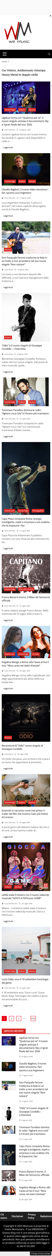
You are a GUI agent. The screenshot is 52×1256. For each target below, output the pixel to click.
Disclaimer (17, 1216)
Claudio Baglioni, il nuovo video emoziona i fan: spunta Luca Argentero (25, 191)
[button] (49, 54)
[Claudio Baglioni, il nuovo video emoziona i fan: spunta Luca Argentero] (26, 169)
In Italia (35, 654)
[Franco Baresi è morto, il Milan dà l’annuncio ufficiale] (26, 573)
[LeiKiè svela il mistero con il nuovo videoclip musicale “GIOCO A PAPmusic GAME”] (26, 866)
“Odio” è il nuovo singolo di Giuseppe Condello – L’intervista (22, 347)
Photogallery (37, 510)
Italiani (22, 109)
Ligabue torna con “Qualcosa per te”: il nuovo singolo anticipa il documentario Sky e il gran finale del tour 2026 (25, 121)
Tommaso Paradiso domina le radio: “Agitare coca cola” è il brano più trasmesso (25, 412)
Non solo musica (26, 589)
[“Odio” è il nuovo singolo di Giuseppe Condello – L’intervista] (26, 317)
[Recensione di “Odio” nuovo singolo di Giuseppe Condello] (26, 718)
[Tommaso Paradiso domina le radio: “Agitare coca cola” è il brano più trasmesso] (26, 391)
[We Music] (18, 31)
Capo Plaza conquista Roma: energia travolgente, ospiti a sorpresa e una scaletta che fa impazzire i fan (26, 522)
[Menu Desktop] (5, 54)
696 (33, 1018)
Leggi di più (8, 147)
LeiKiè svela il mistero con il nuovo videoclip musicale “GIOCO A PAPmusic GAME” (25, 896)
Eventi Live (9, 510)
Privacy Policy (32, 1216)
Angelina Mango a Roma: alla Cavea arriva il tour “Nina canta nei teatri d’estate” (25, 664)
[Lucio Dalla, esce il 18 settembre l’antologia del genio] (26, 951)
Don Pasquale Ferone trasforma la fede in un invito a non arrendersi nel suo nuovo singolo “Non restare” (24, 261)
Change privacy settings (40, 1253)
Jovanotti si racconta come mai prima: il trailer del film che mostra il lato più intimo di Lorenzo (25, 814)
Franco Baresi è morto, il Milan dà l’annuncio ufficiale (34, 1173)
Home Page (10, 109)
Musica (32, 109)
